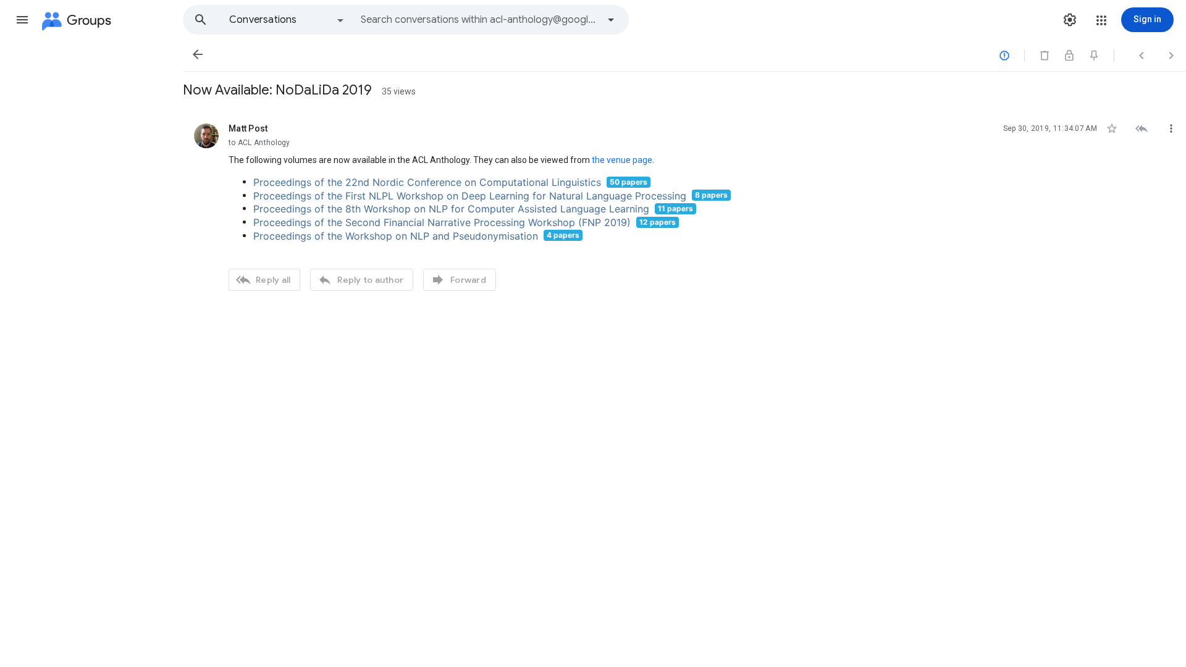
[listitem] (684, 206)
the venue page (622, 160)
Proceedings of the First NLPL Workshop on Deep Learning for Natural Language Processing (469, 195)
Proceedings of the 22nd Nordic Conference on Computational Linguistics (427, 182)
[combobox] (479, 20)
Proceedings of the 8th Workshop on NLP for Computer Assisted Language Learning (451, 209)
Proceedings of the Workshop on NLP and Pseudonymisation (395, 235)
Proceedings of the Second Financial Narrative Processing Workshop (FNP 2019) (442, 222)
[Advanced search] (611, 20)
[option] (287, 20)
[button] (22, 20)
